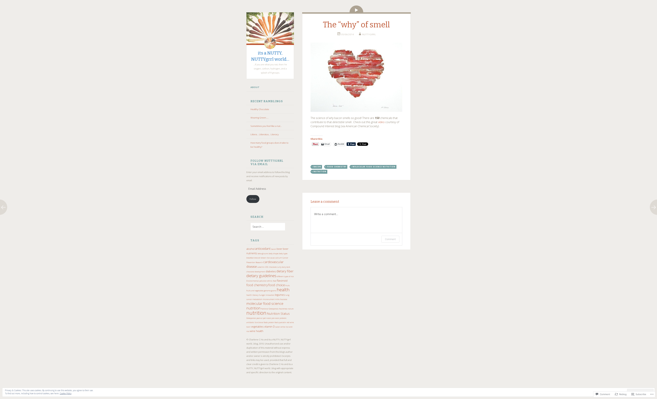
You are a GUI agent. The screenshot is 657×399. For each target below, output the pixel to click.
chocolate (272, 267)
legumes (280, 294)
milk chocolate (281, 299)
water (277, 327)
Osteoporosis (251, 318)
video (381, 122)
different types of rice (285, 276)
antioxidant (263, 249)
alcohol (250, 248)
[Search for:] (265, 226)
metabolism (257, 299)
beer (279, 248)
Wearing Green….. (259, 117)
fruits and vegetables (254, 290)
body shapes (274, 253)
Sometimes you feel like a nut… (266, 126)
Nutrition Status (278, 313)
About (255, 87)
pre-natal (275, 318)
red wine (290, 322)
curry (279, 267)
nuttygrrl (369, 34)
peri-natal (267, 318)
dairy (284, 267)
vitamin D (269, 326)
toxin (248, 327)
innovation (270, 295)
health (283, 290)
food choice (276, 285)
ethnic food (271, 281)
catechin (261, 267)
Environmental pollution (256, 281)
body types (283, 253)
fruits (287, 285)
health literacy (252, 295)
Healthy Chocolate (259, 109)
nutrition (256, 312)
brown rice (265, 258)
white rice (284, 327)
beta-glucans (263, 253)
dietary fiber (285, 271)
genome (267, 290)
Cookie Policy (66, 393)
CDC (266, 267)
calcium (278, 258)
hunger (262, 295)
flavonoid (282, 280)
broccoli (257, 258)
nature (290, 309)
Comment (390, 239)
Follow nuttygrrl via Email (266, 162)
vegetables (257, 326)
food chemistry (257, 285)
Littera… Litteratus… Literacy (264, 134)
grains (273, 290)
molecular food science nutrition (264, 305)
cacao (272, 258)
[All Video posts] (356, 8)
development (260, 271)
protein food (273, 322)
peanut (259, 318)
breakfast (250, 258)
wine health (256, 331)
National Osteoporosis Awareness (274, 309)
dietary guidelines (261, 275)
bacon (273, 249)
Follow (253, 199)
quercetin (282, 322)
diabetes (271, 271)
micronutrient (269, 299)
